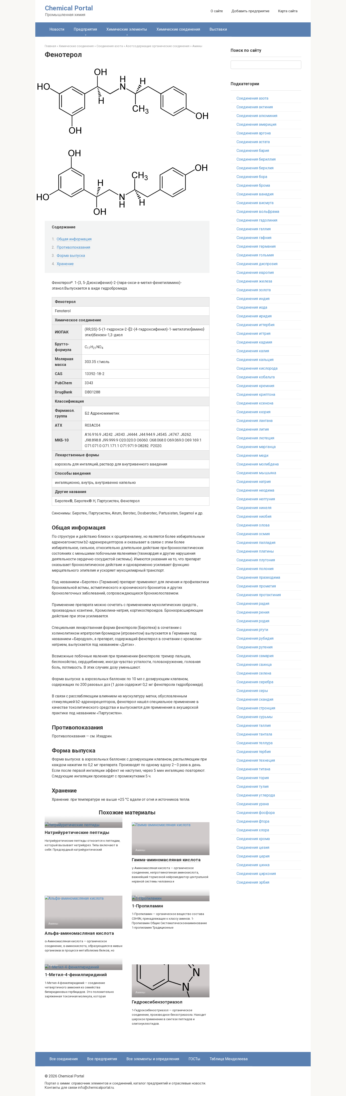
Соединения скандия (255, 699)
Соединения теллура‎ (255, 743)
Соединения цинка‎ (253, 865)
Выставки (218, 29)
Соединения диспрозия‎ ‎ (257, 264)
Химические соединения (178, 29)
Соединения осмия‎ (253, 534)
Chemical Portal (69, 8)
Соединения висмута (255, 203)
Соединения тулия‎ (253, 786)
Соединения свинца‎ (254, 664)
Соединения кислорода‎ (257, 368)
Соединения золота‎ (254, 290)
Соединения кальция (255, 359)
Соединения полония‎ (255, 568)
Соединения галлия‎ (254, 229)
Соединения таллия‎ (254, 725)
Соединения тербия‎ (254, 751)
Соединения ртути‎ (252, 629)
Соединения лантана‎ (255, 420)
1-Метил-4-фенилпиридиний (76, 974)
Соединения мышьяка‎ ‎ (257, 473)
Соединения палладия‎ (256, 542)
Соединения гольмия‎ (255, 255)
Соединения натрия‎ (254, 481)
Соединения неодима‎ (255, 490)
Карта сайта (288, 11)
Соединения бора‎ (252, 176)
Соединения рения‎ (253, 612)
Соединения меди (252, 455)
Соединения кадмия (254, 342)
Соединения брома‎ (253, 185)
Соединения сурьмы (255, 717)
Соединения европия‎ (255, 272)
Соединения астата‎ (253, 142)
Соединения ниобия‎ (254, 516)
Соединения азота (252, 98)
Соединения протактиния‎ (259, 595)
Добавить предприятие (250, 11)
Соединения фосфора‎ (256, 812)
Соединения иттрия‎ (253, 333)
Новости (56, 29)
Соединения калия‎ (253, 351)
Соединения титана (253, 769)
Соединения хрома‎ (253, 839)
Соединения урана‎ (253, 804)
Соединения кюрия (253, 412)
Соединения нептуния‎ (256, 499)
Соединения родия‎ (253, 621)
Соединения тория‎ (253, 778)
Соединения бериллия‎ (256, 159)
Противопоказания (73, 247)
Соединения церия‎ (253, 856)
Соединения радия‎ (253, 603)
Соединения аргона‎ (254, 133)
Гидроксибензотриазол (157, 1002)
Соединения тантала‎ (254, 734)
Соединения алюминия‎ (257, 115)
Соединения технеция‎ (256, 760)
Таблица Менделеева (229, 1059)
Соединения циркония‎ (256, 873)
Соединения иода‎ (252, 307)
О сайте (217, 11)
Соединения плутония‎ (256, 560)
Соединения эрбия (253, 882)
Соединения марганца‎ (256, 447)
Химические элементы (126, 29)
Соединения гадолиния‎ (257, 220)
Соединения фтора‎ (253, 821)
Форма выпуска (71, 255)
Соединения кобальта (256, 377)
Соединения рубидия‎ (255, 638)
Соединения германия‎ (256, 246)
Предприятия (85, 29)
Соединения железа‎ (254, 281)
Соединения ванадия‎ (255, 194)
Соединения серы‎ (252, 690)
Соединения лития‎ (253, 429)
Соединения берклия (255, 168)
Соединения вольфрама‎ (258, 211)
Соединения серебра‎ (255, 682)
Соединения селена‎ (254, 673)
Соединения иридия (254, 316)
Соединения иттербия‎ (255, 325)
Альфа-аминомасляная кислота (79, 933)
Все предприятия (102, 1059)
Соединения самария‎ (255, 656)
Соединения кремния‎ (255, 386)
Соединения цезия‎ (253, 847)
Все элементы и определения (152, 1059)
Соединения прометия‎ (256, 586)
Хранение (65, 264)
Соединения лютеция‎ (255, 438)
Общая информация (74, 239)
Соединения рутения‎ (255, 647)
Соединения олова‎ (253, 525)
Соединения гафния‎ (254, 237)
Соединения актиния (255, 107)
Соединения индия (253, 298)
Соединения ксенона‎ (255, 403)
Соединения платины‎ (255, 551)
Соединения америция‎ (256, 124)
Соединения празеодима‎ (258, 577)
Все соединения (63, 1059)
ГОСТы (194, 1059)
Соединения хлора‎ (253, 830)
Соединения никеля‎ (254, 508)
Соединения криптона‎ (256, 394)
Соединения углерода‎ (256, 795)
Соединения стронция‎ (256, 708)
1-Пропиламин (147, 906)
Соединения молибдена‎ (258, 464)
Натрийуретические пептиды (77, 832)
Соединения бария (253, 150)
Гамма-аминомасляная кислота (166, 859)
